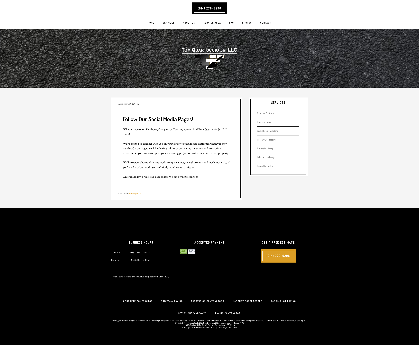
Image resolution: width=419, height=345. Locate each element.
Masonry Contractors (266, 139)
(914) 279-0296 (209, 8)
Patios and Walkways (266, 157)
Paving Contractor (265, 166)
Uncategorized (135, 193)
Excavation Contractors (267, 130)
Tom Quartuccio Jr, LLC (209, 58)
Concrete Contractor (266, 113)
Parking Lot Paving (265, 148)
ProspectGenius (199, 327)
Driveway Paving (264, 122)
